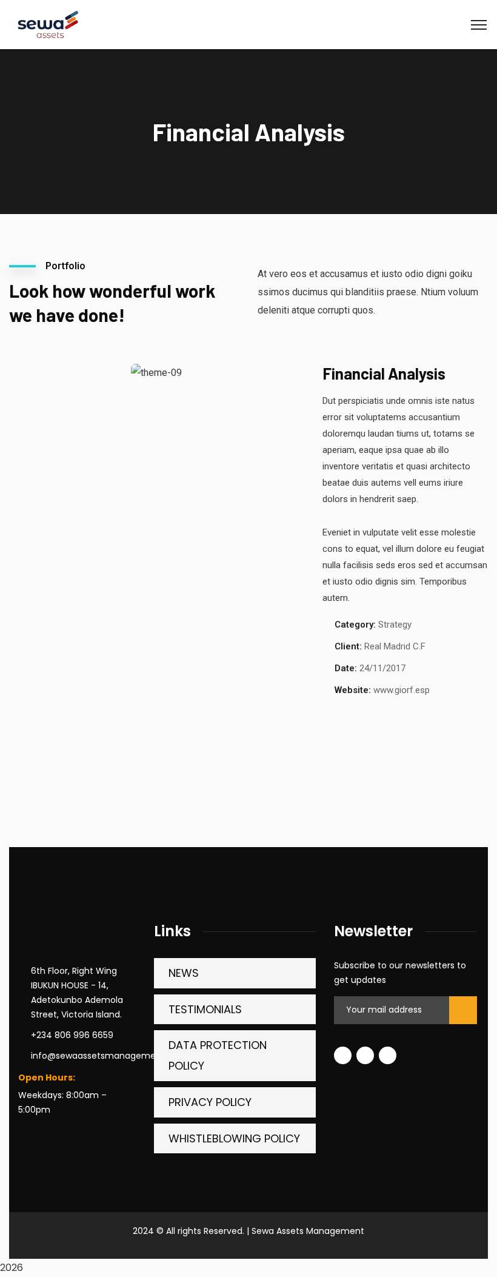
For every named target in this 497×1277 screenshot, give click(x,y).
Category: (355, 624)
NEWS (183, 972)
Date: (346, 668)
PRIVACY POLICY (210, 1102)
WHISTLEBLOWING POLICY (234, 1138)
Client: (348, 646)
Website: (353, 690)
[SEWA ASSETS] (47, 24)
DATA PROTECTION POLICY (217, 1055)
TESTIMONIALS (205, 1009)
